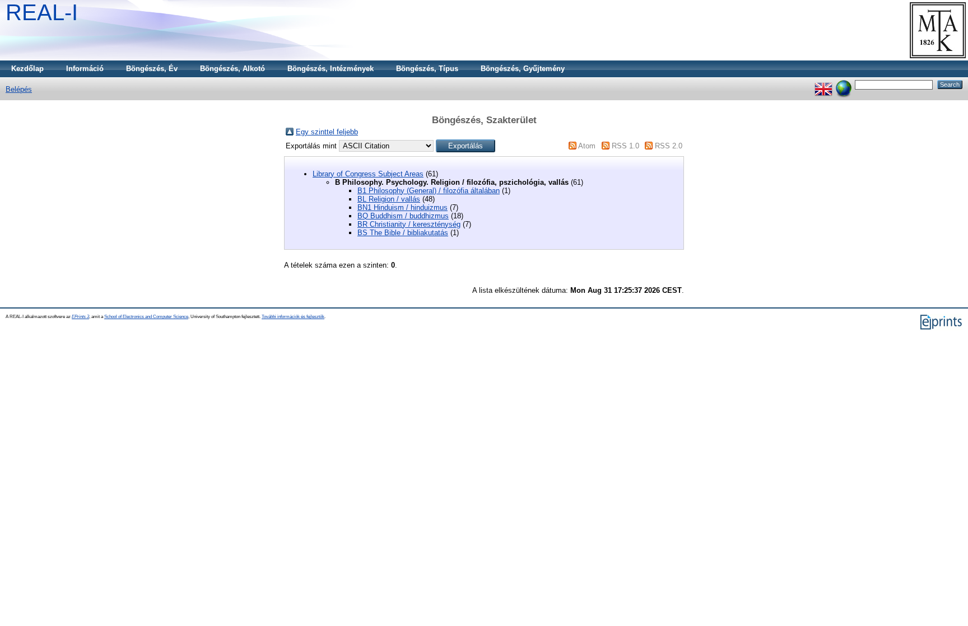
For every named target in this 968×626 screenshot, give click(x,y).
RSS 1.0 (625, 146)
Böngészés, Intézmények (330, 68)
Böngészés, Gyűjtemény (523, 68)
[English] (823, 84)
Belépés (19, 89)
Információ (85, 68)
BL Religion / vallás (388, 199)
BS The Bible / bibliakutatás (402, 232)
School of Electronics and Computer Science (146, 316)
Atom (586, 146)
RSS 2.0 (668, 146)
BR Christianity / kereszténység (408, 224)
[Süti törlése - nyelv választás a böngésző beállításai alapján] (844, 84)
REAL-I (42, 12)
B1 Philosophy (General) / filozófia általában (428, 190)
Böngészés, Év (152, 68)
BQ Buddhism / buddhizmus (403, 216)
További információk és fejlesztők (293, 316)
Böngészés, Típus (427, 68)
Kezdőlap (27, 68)
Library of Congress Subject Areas (368, 174)
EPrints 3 (80, 316)
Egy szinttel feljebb (327, 132)
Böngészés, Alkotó (232, 68)
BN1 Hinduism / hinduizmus (402, 207)
